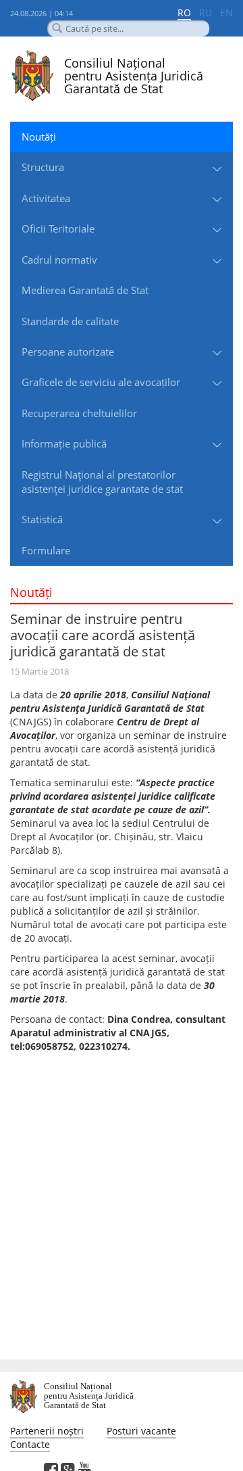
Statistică (42, 519)
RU (205, 12)
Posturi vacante (141, 1430)
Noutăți (39, 136)
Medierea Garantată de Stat (85, 290)
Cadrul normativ (59, 259)
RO (184, 12)
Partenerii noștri (47, 1430)
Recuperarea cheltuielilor (79, 413)
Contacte (30, 1444)
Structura (43, 167)
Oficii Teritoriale (58, 228)
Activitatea (46, 198)
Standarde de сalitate (70, 321)
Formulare (46, 550)
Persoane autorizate (68, 351)
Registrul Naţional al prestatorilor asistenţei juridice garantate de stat (102, 482)
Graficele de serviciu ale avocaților (101, 382)
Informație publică (64, 443)
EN (226, 12)
